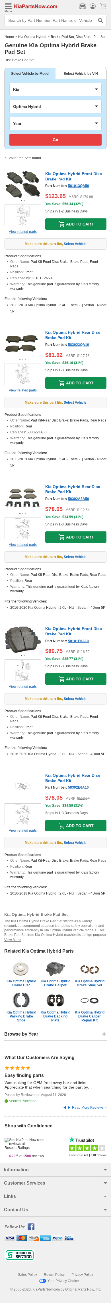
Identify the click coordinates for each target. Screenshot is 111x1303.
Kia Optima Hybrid (32, 37)
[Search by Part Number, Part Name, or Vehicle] (100, 20)
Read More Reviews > (89, 1108)
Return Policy (54, 1275)
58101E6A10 (78, 641)
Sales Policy (27, 1275)
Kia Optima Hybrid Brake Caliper (55, 983)
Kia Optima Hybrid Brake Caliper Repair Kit (89, 1016)
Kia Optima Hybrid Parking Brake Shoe (21, 1016)
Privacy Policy (82, 1275)
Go (55, 139)
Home (9, 37)
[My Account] (92, 6)
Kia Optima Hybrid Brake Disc (21, 983)
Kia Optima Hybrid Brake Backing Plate (55, 1016)
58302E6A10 (78, 787)
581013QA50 (78, 186)
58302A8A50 (78, 499)
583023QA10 (78, 345)
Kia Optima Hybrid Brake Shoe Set (89, 983)
